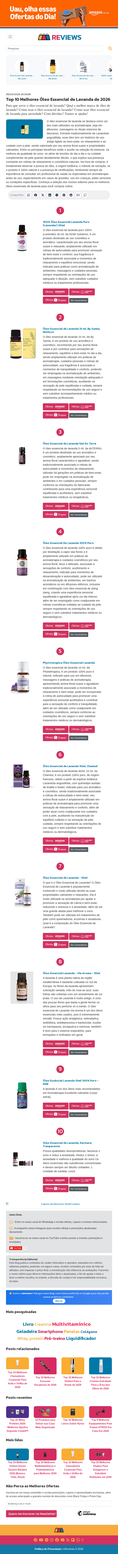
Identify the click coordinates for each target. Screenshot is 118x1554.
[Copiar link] (85, 195)
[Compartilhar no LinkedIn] (50, 195)
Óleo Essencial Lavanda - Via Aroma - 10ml (71, 973)
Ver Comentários (79, 300)
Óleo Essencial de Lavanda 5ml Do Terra (69, 443)
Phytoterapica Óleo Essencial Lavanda (69, 663)
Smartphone (50, 1331)
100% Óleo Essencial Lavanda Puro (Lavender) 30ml (66, 223)
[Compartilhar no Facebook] (36, 195)
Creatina (42, 1324)
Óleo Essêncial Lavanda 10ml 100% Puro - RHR (70, 1082)
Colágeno (89, 1331)
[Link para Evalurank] (82, 1539)
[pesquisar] (111, 48)
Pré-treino (54, 1338)
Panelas (72, 1331)
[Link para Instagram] (51, 1539)
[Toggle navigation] (10, 37)
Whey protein (30, 1338)
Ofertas (49, 291)
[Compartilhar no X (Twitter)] (43, 195)
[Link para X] (46, 1539)
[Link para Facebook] (57, 1539)
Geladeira (26, 1331)
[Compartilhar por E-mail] (78, 195)
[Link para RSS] (67, 1539)
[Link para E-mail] (62, 1539)
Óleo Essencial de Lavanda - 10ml (65, 878)
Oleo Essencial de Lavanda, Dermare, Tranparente (67, 1144)
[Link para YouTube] (41, 1539)
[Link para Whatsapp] (78, 1539)
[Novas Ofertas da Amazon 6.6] (59, 13)
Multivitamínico (71, 1324)
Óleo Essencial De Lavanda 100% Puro (68, 543)
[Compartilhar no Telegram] (57, 195)
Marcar (59, 1301)
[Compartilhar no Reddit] (71, 195)
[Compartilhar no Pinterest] (64, 195)
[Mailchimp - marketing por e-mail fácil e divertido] (87, 1515)
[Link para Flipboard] (73, 1539)
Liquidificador (81, 1338)
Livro (28, 1324)
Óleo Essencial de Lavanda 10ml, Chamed (70, 766)
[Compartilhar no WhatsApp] (28, 195)
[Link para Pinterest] (35, 1539)
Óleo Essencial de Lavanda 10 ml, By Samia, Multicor (71, 330)
